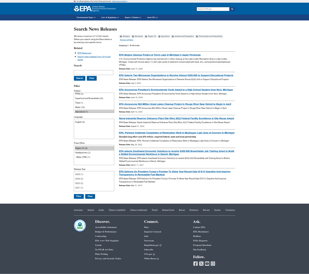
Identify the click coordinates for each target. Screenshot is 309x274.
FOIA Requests (200, 240)
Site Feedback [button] (199, 249)
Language (78, 117)
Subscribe (148, 249)
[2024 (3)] (94, 179)
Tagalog (217, 210)
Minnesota (138, 36)
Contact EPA (199, 227)
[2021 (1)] (94, 188)
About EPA (151, 17)
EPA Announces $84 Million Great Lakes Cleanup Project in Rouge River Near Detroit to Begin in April (175, 104)
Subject (77, 91)
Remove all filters (126, 40)
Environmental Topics (85, 17)
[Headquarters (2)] (94, 153)
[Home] (94, 8)
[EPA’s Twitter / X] (201, 263)
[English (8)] (94, 122)
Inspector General (152, 231)
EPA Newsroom (84, 53)
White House (150, 258)
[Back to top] (302, 267)
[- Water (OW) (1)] (94, 157)
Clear (90, 196)
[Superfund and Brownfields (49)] (94, 98)
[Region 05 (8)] (94, 148)
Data (146, 227)
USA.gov (148, 254)
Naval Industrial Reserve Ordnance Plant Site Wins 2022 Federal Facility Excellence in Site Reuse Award (176, 118)
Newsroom (149, 240)
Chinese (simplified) (117, 210)
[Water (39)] (94, 107)
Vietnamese (230, 210)
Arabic (101, 210)
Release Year (80, 169)
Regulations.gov (151, 245)
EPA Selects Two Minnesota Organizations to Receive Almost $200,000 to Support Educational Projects (176, 75)
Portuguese (193, 210)
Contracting (100, 236)
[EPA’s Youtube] (207, 263)
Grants (98, 245)
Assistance (78, 210)
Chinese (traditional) (138, 210)
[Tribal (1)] (94, 103)
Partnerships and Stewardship (210, 36)
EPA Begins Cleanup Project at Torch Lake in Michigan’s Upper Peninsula (160, 55)
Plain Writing (101, 254)
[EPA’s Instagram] (213, 263)
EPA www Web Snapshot (107, 240)
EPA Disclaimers (201, 231)
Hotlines (197, 236)
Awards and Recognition (184, 36)
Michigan (126, 36)
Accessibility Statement (106, 227)
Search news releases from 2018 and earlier (93, 58)
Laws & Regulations (109, 17)
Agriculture (165, 36)
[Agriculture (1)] (94, 112)
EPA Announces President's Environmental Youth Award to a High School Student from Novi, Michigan (176, 89)
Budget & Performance (106, 231)
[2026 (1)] (94, 174)
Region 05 (151, 36)
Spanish (91, 210)
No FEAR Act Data (104, 249)
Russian (206, 210)
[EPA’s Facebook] (195, 263)
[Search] (232, 9)
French (155, 210)
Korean (182, 210)
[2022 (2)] (94, 183)
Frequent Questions (202, 245)
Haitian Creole (168, 210)
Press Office (79, 143)
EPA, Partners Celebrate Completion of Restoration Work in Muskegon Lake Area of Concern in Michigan (177, 132)
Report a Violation (132, 17)
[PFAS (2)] (94, 94)
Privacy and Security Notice (108, 258)
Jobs (146, 236)
